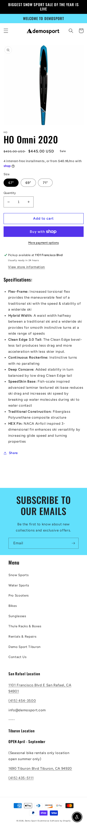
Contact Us (17, 657)
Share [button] (13, 453)
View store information (26, 267)
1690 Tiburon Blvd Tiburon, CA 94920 (40, 768)
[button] (6, 31)
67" (11, 183)
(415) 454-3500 (22, 700)
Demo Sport (31, 821)
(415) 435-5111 (21, 778)
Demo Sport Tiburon (24, 647)
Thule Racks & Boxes (24, 626)
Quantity (10, 193)
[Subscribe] (73, 543)
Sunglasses (17, 616)
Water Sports (18, 585)
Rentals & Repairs (22, 636)
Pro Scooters (18, 595)
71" (45, 183)
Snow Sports (18, 575)
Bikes (12, 606)
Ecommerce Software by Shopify (54, 821)
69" (28, 183)
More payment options (43, 242)
